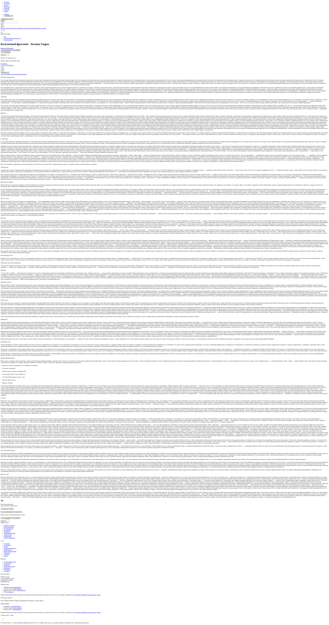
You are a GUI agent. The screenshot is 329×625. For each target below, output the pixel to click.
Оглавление (13, 74)
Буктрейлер (7, 530)
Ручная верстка (8, 528)
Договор (6, 554)
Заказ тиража (8, 535)
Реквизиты (7, 553)
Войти (2, 21)
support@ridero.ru (16, 587)
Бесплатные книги (9, 566)
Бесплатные (24, 28)
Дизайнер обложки (9, 533)
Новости (6, 10)
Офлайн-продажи (9, 525)
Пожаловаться (5, 72)
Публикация (7, 536)
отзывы (7, 74)
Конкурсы (7, 6)
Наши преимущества (10, 551)
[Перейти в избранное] (2, 31)
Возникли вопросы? (10, 548)
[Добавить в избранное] (2, 67)
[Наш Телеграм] (5, 620)
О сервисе (7, 3)
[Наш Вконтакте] (5, 618)
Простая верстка (9, 527)
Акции (6, 11)
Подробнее (4, 63)
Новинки (7, 565)
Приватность (8, 550)
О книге (3, 74)
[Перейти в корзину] (4, 31)
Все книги (4, 28)
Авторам (6, 8)
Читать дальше (5, 603)
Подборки (35, 28)
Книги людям (42, 28)
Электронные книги (10, 562)
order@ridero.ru (21, 590)
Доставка (7, 571)
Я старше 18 (4, 509)
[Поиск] (2, 25)
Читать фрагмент (5, 52)
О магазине (7, 545)
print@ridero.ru (17, 589)
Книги (6, 547)
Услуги (6, 5)
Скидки (30, 28)
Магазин (6, 2)
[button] (164, 25)
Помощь (6, 14)
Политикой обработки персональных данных (87, 595)
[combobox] (164, 23)
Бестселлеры (17, 28)
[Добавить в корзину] (7, 54)
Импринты (10, 28)
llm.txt (6, 556)
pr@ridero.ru (10, 592)
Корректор (7, 531)
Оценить (10, 65)
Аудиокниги (7, 563)
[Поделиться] (2, 70)
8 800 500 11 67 (5, 581)
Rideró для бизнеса (9, 538)
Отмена (11, 509)
